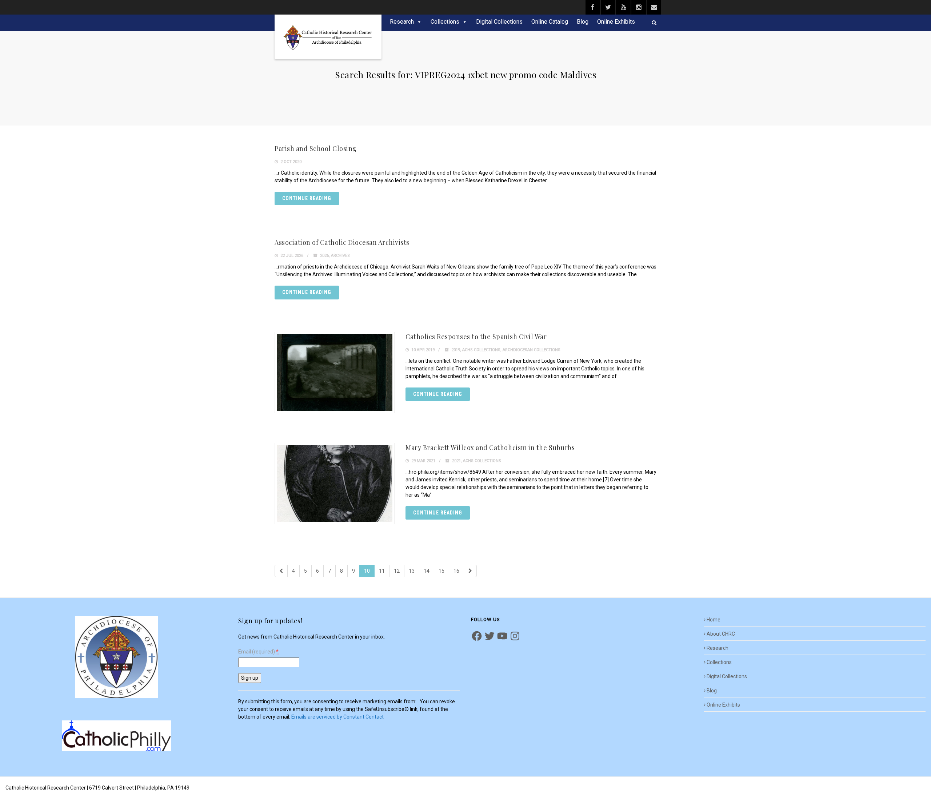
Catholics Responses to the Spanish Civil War (476, 336)
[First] (281, 571)
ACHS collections (481, 349)
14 (426, 571)
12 (397, 571)
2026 (324, 255)
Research (402, 21)
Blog (582, 21)
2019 (455, 349)
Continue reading (306, 198)
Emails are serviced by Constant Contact (337, 717)
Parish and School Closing (316, 148)
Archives (340, 255)
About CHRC (721, 634)
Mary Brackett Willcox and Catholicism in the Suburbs (490, 447)
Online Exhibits (616, 21)
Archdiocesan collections (531, 349)
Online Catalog (549, 21)
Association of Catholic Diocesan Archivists (342, 242)
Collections (445, 21)
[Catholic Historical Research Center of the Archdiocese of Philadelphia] (328, 37)
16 (456, 571)
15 (441, 571)
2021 (456, 460)
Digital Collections (499, 21)
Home (713, 620)
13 (412, 571)
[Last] (470, 571)
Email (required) (258, 652)
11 (382, 571)
